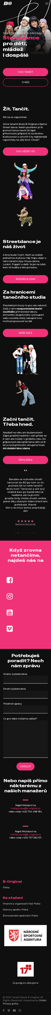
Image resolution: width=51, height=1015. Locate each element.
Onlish (42, 1000)
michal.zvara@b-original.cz (25, 834)
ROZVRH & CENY (25, 279)
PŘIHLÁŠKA (25, 460)
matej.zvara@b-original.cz (25, 808)
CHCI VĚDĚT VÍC (25, 151)
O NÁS (25, 82)
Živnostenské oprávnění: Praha (20, 915)
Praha (6, 887)
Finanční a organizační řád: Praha (21, 903)
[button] (46, 3)
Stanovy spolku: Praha (15, 909)
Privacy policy (11, 1003)
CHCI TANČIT (25, 72)
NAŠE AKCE (25, 333)
